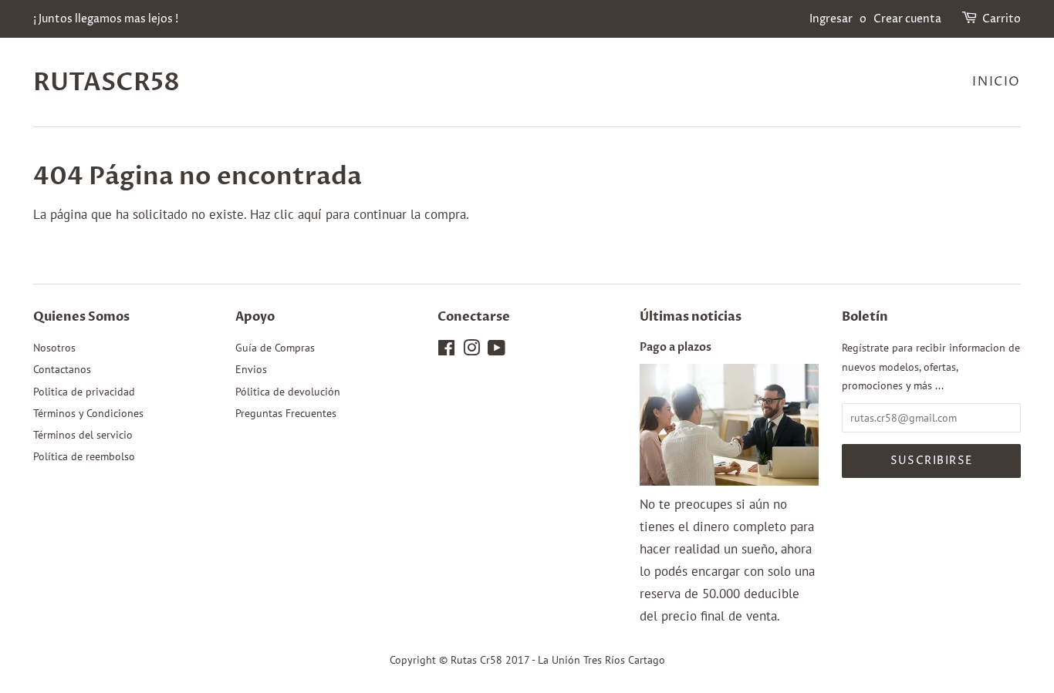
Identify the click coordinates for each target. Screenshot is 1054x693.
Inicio (996, 81)
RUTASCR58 (106, 82)
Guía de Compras (275, 347)
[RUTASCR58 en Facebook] (446, 350)
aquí (310, 214)
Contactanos (62, 369)
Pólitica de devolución (287, 391)
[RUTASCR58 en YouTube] (496, 350)
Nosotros (54, 347)
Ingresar (831, 19)
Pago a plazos (675, 347)
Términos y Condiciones (88, 412)
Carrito (1001, 19)
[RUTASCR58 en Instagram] (471, 350)
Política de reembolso (84, 456)
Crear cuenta (907, 19)
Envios (251, 369)
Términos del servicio (83, 434)
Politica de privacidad (84, 391)
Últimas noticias (691, 316)
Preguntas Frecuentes (285, 412)
